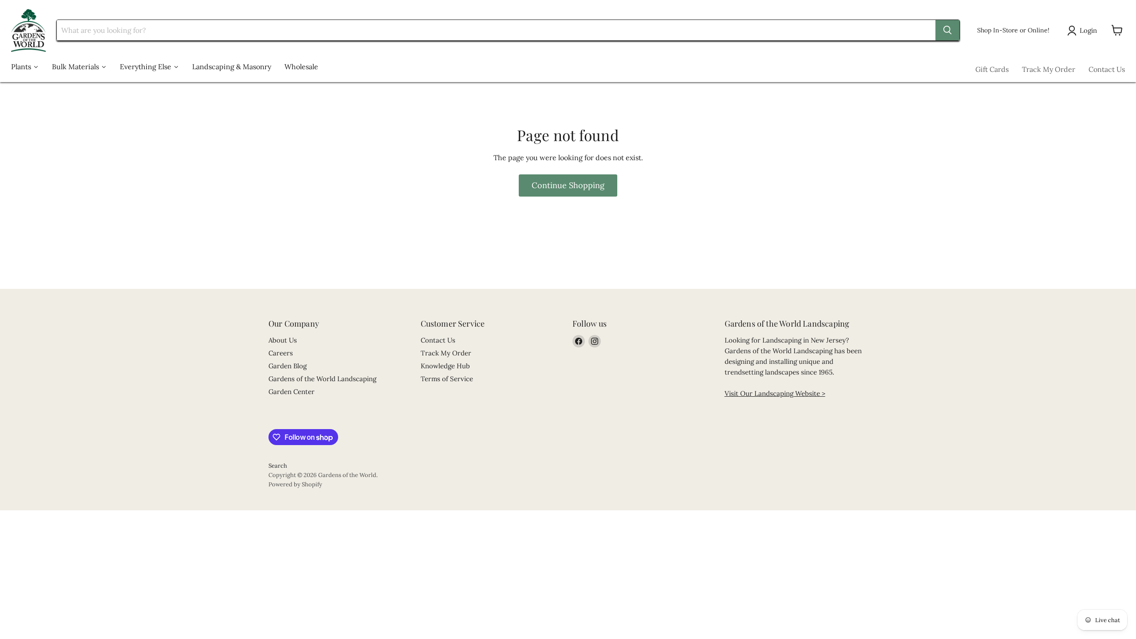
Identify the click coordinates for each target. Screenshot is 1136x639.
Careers (280, 353)
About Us (282, 340)
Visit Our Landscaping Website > (775, 393)
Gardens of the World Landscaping (322, 379)
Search (277, 465)
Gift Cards (992, 69)
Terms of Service (447, 379)
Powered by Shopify (295, 484)
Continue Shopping (568, 185)
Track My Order (1048, 69)
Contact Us (1107, 69)
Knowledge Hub (445, 366)
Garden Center (291, 391)
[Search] (947, 30)
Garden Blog (287, 366)
